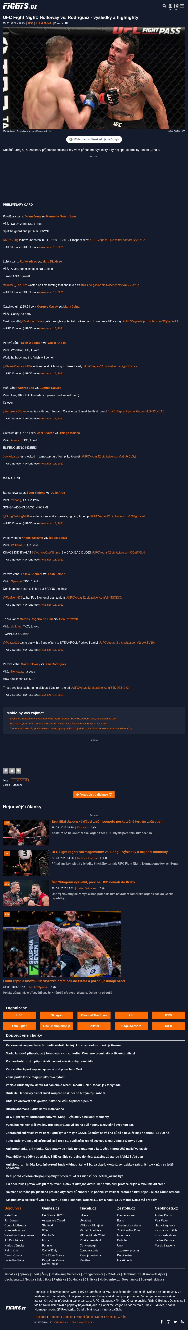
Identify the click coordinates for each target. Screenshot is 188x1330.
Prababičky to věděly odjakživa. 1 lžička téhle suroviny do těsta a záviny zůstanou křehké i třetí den (74, 1156)
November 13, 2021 (52, 247)
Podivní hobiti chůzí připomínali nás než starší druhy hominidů (49, 1061)
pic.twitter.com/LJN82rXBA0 (146, 411)
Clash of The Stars (94, 1015)
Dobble (122, 1240)
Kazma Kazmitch (166, 1230)
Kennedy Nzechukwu (61, 216)
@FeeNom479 (12, 597)
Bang (120, 1220)
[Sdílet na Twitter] (12, 771)
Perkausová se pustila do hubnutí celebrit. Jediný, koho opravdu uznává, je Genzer (63, 1045)
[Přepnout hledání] (164, 5)
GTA (45, 1230)
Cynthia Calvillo (50, 387)
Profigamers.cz (93, 1274)
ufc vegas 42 (20, 780)
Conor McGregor (15, 1225)
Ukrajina (85, 1220)
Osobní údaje (84, 1316)
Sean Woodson (31, 342)
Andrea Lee (26, 387)
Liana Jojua (71, 306)
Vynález (85, 1260)
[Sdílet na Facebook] (5, 771)
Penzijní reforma (90, 1255)
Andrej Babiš (163, 1215)
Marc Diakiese (52, 261)
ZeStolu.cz (113, 1274)
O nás (122, 1316)
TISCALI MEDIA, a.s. (60, 1322)
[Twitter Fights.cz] (175, 1322)
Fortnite (47, 1245)
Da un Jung (33, 216)
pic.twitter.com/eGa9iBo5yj (119, 456)
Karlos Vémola (14, 1245)
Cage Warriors (131, 1026)
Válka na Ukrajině (91, 1225)
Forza (46, 1240)
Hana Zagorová (165, 1225)
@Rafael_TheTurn (15, 285)
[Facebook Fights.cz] (161, 1322)
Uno (120, 1245)
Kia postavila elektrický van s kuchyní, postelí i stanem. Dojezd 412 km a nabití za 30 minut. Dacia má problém (81, 1199)
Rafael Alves (28, 261)
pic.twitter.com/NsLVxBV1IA (137, 642)
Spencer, (17, 581)
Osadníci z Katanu (129, 1225)
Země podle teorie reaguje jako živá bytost (35, 1077)
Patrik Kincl (11, 1250)
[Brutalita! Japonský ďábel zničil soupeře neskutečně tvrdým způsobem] (26, 833)
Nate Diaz (10, 1215)
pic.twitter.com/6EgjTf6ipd (128, 552)
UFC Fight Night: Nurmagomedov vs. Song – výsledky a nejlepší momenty (110, 852)
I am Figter (19, 1026)
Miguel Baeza (57, 537)
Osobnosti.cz (132, 1274)
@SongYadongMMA (16, 516)
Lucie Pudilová (14, 1260)
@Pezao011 (11, 642)
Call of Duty (49, 1250)
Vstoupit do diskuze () (95, 794)
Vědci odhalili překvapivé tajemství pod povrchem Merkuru (46, 1069)
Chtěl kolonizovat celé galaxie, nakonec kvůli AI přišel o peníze (49, 1101)
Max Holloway (30, 664)
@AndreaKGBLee (15, 411)
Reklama (40, 1316)
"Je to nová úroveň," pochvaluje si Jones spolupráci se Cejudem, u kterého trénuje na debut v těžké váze (71, 728)
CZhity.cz (90, 1279)
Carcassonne (126, 1215)
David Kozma (13, 1255)
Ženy (44, 1274)
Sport (35, 1274)
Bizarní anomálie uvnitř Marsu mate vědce (35, 1109)
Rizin (168, 1026)
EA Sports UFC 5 (53, 1215)
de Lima (16, 626)
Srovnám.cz (130, 1279)
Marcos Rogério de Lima (37, 619)
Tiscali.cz (10, 1274)
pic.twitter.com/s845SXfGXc (104, 597)
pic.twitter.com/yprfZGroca (120, 366)
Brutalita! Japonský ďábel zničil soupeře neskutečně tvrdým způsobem (107, 821)
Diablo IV (48, 1235)
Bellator (93, 1026)
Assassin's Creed (53, 1220)
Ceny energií (88, 1245)
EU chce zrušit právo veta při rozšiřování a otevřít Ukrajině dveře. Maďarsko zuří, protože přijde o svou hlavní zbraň (85, 1184)
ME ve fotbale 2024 (92, 1235)
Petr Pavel (161, 1220)
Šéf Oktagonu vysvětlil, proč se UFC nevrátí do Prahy (93, 882)
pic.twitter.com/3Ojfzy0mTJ (160, 321)
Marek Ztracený (165, 1245)
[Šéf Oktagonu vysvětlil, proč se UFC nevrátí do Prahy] (26, 893)
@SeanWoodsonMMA (17, 366)
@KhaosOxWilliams (47, 552)
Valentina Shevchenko (19, 1235)
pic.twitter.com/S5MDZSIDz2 (110, 687)
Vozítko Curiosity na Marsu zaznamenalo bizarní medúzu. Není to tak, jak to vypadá (63, 1085)
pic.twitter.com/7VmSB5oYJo (120, 285)
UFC (19, 1015)
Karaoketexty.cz (154, 1274)
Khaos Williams (32, 537)
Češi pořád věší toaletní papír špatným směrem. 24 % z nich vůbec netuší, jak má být (64, 1176)
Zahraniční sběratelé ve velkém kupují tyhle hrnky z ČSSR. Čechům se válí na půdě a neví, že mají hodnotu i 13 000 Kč (87, 1132)
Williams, (17, 545)
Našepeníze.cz (110, 1279)
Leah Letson (56, 574)
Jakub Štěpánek (86, 888)
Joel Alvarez (45, 433)
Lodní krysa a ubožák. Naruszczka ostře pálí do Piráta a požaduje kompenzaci (64, 981)
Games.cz (73, 1274)
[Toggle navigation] (182, 5)
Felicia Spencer (31, 574)
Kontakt (111, 1316)
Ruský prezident (90, 1240)
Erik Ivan (82, 827)
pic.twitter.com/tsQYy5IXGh (127, 240)
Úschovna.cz (13, 1279)
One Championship (56, 1026)
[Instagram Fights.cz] (168, 1322)
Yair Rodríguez (56, 664)
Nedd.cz (30, 1279)
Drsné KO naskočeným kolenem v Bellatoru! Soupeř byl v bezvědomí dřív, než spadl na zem (63, 718)
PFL (131, 1015)
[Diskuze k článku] (66, 23)
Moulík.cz (44, 1279)
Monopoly (123, 1235)
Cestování (57, 1274)
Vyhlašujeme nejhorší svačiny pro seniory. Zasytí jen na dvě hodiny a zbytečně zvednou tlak (70, 1124)
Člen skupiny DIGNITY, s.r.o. (84, 1322)
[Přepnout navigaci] (170, 5)
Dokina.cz (75, 1279)
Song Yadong (36, 492)
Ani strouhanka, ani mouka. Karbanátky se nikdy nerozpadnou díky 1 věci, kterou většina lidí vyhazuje (77, 1148)
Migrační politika (90, 1230)
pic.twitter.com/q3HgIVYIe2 (128, 516)
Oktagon (57, 1015)
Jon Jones (11, 1220)
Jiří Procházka (13, 1240)
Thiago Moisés (69, 433)
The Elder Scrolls (53, 1255)
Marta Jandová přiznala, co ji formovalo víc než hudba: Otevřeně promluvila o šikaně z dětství (70, 1053)
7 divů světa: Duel (128, 1230)
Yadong (16, 500)
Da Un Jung (11, 240)
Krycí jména (125, 1255)
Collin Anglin (57, 342)
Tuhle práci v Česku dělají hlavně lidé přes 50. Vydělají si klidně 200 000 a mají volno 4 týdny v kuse (74, 1140)
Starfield (47, 1225)
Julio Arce (58, 492)
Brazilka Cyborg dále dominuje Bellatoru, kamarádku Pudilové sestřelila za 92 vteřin (58, 723)
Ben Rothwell (68, 619)
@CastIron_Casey (32, 321)
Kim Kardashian (165, 1235)
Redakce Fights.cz (88, 858)
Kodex (99, 1316)
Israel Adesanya (14, 1230)
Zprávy (24, 1274)
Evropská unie (89, 1250)
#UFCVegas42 (99, 240)
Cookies (67, 1316)
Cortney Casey (47, 306)
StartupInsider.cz (152, 1279)
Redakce (54, 1316)
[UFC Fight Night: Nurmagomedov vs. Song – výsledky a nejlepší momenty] (26, 863)
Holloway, (17, 671)
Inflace (84, 1215)
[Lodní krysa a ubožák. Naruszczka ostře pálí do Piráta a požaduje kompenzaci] (62, 944)
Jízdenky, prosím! (128, 1250)
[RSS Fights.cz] (182, 1322)
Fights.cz (60, 1279)
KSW (168, 1015)
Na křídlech (124, 1260)
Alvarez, (16, 440)
